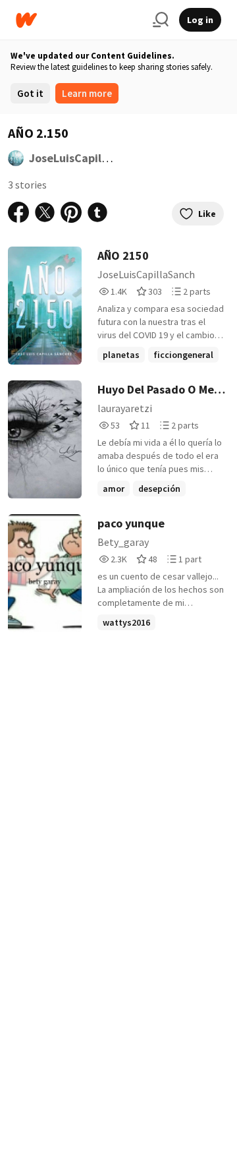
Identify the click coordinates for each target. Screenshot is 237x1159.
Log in (200, 20)
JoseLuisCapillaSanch (86, 157)
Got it (30, 93)
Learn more (87, 93)
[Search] (161, 20)
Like (207, 214)
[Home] (79, 20)
